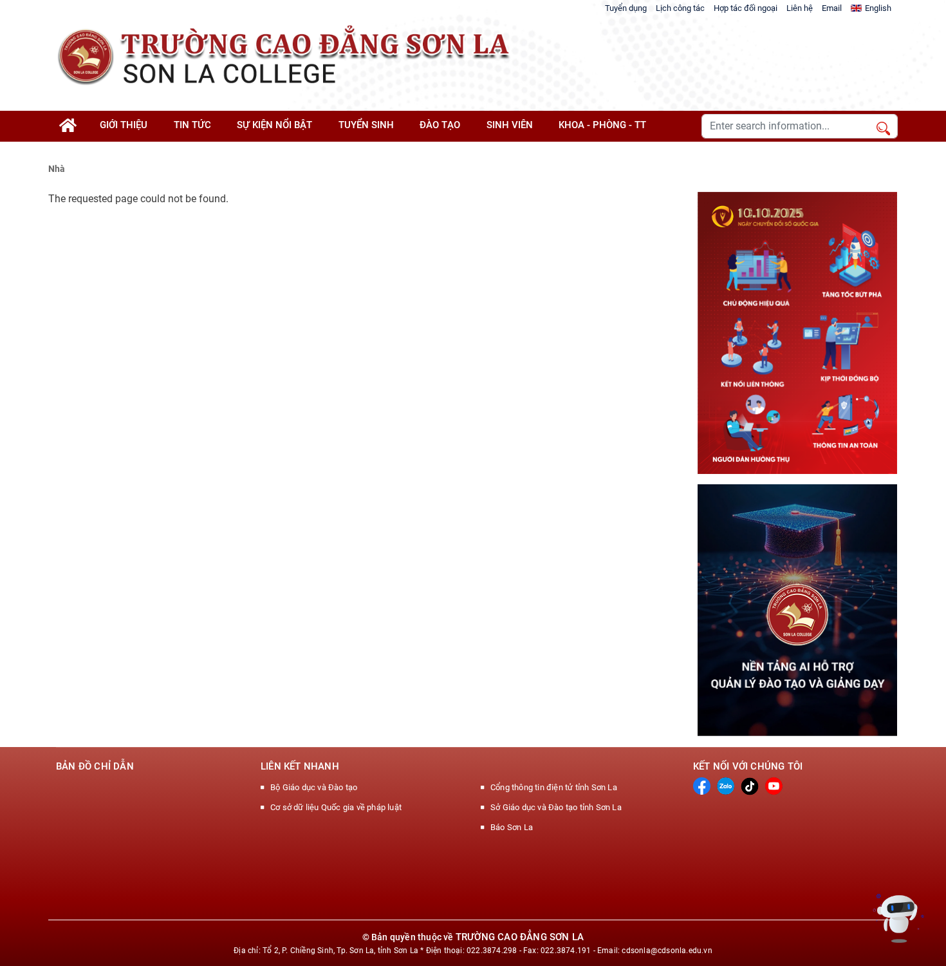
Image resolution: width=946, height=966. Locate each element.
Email (832, 8)
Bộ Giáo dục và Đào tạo (313, 787)
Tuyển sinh (366, 125)
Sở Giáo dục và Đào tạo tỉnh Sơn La (556, 807)
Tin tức (192, 125)
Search (883, 129)
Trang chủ (74, 129)
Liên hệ (799, 8)
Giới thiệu (123, 125)
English (878, 8)
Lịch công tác (680, 8)
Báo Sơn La (511, 827)
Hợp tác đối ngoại (745, 8)
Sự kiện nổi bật (274, 125)
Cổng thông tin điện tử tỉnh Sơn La (553, 787)
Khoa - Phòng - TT (602, 125)
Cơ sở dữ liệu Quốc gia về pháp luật (336, 807)
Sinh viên (510, 125)
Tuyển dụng (626, 8)
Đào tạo (440, 125)
